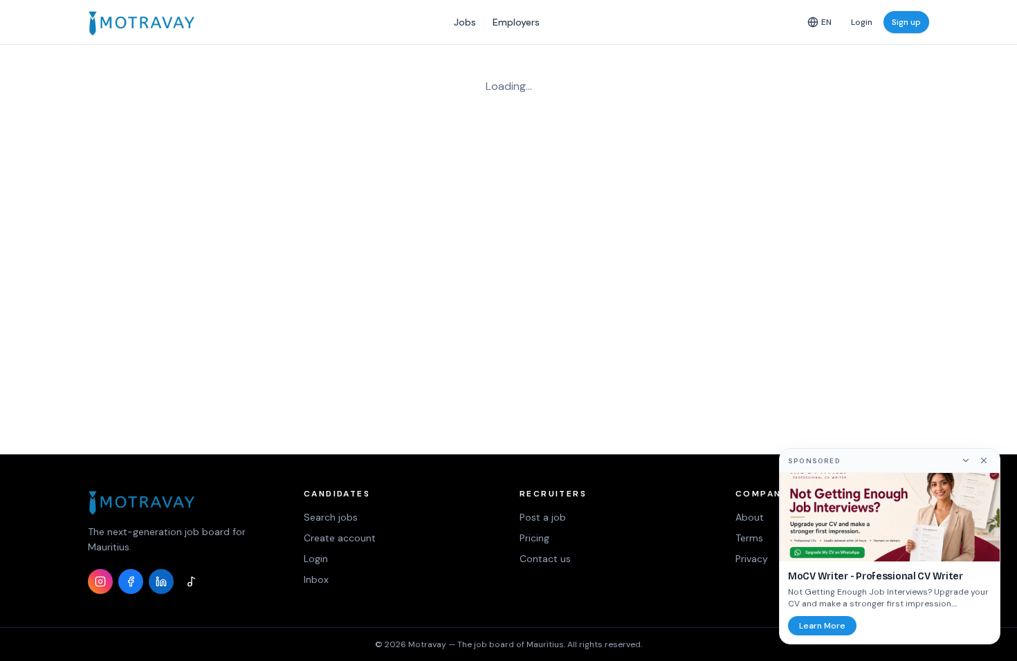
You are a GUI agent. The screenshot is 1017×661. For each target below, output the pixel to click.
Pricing (534, 538)
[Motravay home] (141, 22)
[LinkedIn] (161, 581)
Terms (749, 538)
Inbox (316, 579)
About (749, 517)
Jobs (465, 22)
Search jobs (331, 517)
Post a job (543, 517)
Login (861, 22)
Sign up (906, 22)
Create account (340, 538)
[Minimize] (965, 460)
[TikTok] (191, 581)
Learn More (822, 625)
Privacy (751, 558)
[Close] (983, 460)
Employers (516, 22)
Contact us (545, 558)
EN (826, 22)
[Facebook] (130, 581)
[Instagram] (100, 581)
